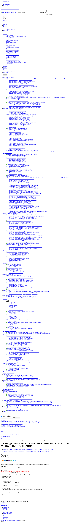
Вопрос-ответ (6, 515)
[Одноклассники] (3, 460)
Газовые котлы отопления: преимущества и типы (12, 427)
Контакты (5, 30)
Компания (3, 502)
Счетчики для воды (10, 45)
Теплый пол (9, 53)
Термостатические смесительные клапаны (16, 62)
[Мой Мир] (5, 460)
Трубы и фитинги (10, 37)
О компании (6, 507)
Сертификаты (6, 509)
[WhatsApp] (11, 460)
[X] (7, 460)
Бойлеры (8, 41)
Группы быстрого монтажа (12, 47)
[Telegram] (15, 460)
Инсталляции (9, 58)
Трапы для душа (10, 63)
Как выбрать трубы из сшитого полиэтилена (11, 425)
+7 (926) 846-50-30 (5, 9)
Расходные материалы (11, 56)
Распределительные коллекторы (13, 39)
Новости (5, 24)
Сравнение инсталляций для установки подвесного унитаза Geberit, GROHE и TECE (20, 422)
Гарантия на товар (10, 29)
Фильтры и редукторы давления (13, 48)
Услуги (5, 26)
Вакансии (5, 517)
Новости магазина (6, 416)
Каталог (5, 20)
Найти (5, 75)
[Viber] (9, 460)
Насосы (8, 46)
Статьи (5, 518)
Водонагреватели (10, 43)
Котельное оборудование (12, 40)
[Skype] (13, 460)
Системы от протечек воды (12, 50)
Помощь (2, 503)
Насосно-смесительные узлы (12, 60)
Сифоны (8, 64)
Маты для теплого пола (11, 52)
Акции (4, 25)
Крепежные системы (11, 57)
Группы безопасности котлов (13, 61)
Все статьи (3, 420)
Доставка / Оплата (7, 28)
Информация (4, 505)
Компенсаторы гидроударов (12, 51)
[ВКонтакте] (1, 460)
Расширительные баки (11, 42)
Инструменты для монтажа (12, 55)
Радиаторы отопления (11, 35)
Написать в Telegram (14, 9)
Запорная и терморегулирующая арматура (16, 36)
